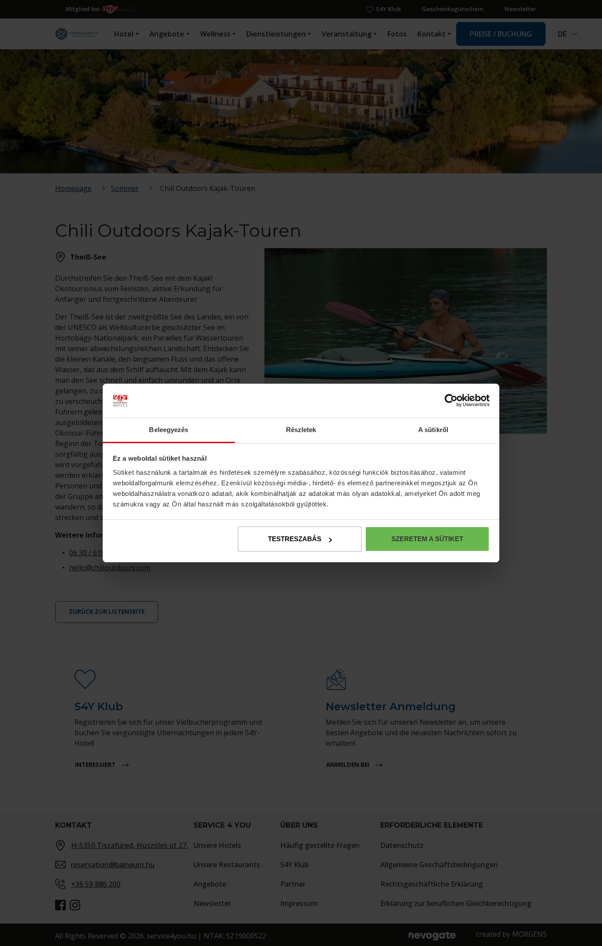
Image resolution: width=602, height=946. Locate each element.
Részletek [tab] (301, 429)
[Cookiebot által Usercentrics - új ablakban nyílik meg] (451, 400)
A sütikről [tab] (433, 429)
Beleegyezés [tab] (168, 429)
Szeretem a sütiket (427, 539)
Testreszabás (294, 539)
